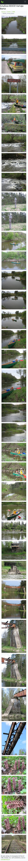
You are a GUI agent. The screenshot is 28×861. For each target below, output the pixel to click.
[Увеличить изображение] (14, 24)
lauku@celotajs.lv (5, 859)
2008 (13, 11)
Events (9, 11)
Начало (3, 11)
